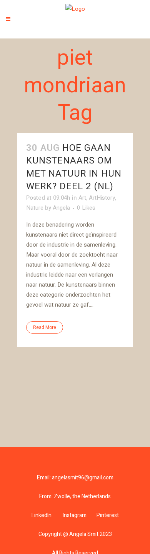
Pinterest (108, 515)
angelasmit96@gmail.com (82, 478)
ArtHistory (102, 198)
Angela (61, 208)
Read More (44, 327)
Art (82, 198)
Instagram (75, 515)
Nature (34, 208)
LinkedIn (42, 515)
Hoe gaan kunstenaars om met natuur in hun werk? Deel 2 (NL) (74, 167)
